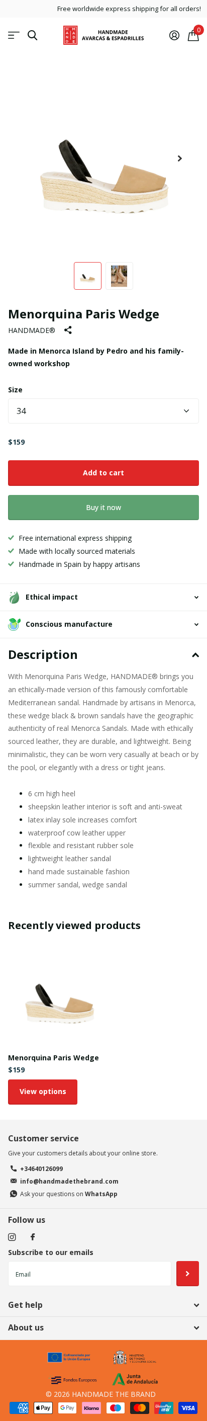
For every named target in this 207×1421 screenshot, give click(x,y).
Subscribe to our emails (50, 1252)
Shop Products (14, 35)
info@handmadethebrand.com (69, 1181)
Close (103, 1305)
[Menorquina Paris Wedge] (59, 994)
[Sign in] (174, 35)
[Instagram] (12, 1237)
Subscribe (187, 1273)
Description (43, 654)
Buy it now (103, 507)
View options (43, 1091)
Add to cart (103, 472)
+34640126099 (41, 1168)
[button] (180, 158)
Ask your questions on (69, 1194)
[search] (32, 35)
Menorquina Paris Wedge (53, 1057)
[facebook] (33, 1237)
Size (15, 389)
